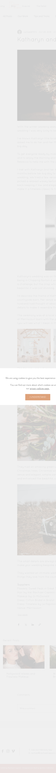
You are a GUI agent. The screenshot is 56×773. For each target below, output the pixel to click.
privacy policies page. (40, 388)
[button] (37, 397)
